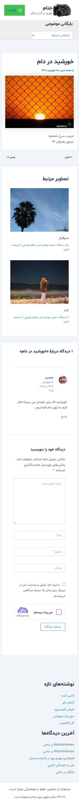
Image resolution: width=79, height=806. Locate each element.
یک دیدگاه (63, 245)
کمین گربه (67, 695)
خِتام (47, 8)
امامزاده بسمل (38, 758)
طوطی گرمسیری (64, 709)
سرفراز (64, 238)
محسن (49, 378)
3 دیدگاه (64, 317)
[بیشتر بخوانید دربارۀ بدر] (39, 282)
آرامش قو (68, 702)
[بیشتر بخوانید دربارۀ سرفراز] (39, 210)
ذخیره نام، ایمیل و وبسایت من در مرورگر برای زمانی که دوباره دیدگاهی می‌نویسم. (42, 590)
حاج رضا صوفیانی (63, 716)
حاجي (46, 745)
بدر (66, 310)
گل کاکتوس (66, 723)
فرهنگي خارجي (56, 765)
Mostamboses (64, 751)
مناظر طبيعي (29, 245)
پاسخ (64, 417)
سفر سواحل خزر (46, 245)
